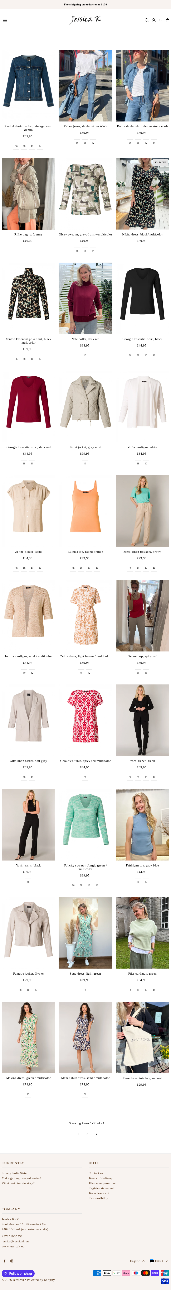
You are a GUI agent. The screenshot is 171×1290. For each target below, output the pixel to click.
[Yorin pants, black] (28, 825)
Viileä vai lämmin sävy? (18, 1183)
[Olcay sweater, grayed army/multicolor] (85, 194)
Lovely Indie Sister (15, 1173)
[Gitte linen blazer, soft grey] (28, 720)
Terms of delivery (101, 1178)
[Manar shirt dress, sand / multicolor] (85, 1037)
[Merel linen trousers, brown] (142, 511)
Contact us (96, 1173)
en (161, 20)
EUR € (159, 1261)
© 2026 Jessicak (13, 1279)
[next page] (96, 1134)
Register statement (101, 1188)
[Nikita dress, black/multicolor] (142, 194)
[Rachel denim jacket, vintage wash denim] (28, 85)
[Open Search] (147, 20)
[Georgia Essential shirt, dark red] (28, 406)
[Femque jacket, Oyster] (28, 933)
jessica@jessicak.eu (15, 1241)
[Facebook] (4, 1261)
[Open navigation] (33, 20)
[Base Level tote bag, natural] (142, 1037)
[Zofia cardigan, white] (142, 406)
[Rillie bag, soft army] (28, 194)
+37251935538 (12, 1236)
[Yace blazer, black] (142, 720)
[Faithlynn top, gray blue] (142, 825)
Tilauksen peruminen (103, 1183)
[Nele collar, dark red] (85, 298)
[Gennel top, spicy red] (142, 615)
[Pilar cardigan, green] (142, 933)
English (135, 1261)
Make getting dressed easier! (21, 1178)
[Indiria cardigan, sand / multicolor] (28, 615)
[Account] (154, 20)
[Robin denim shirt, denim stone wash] (142, 85)
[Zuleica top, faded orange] (85, 511)
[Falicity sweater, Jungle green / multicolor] (85, 825)
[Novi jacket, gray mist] (85, 406)
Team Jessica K (99, 1193)
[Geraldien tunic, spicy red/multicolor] (85, 720)
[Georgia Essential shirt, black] (142, 298)
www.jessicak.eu (13, 1246)
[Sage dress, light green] (85, 933)
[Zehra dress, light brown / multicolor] (85, 615)
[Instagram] (11, 1261)
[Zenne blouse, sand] (28, 511)
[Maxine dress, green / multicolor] (28, 1037)
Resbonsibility (98, 1198)
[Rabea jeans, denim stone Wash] (85, 85)
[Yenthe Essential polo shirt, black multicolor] (28, 298)
